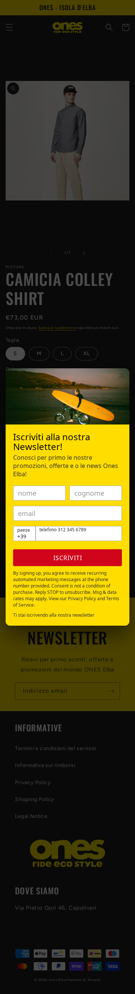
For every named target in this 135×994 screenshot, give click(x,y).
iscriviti (67, 558)
